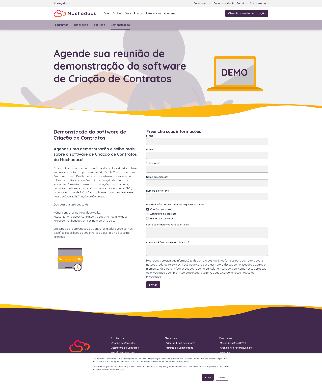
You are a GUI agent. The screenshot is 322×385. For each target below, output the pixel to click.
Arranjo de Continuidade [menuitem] (179, 347)
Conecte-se (200, 3)
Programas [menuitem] (61, 25)
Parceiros (242, 3)
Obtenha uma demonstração (246, 13)
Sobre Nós (256, 3)
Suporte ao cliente (224, 3)
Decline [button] (222, 377)
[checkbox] (207, 214)
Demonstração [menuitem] (120, 25)
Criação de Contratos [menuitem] (123, 343)
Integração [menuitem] (81, 25)
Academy (170, 13)
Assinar (117, 13)
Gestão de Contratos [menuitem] (123, 352)
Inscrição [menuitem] (99, 25)
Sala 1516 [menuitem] (225, 352)
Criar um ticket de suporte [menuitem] (180, 343)
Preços (138, 13)
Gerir (128, 13)
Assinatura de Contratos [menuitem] (125, 347)
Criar (107, 13)
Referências (153, 13)
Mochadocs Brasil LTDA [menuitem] (233, 343)
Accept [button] (208, 377)
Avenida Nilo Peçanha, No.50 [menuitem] (236, 347)
